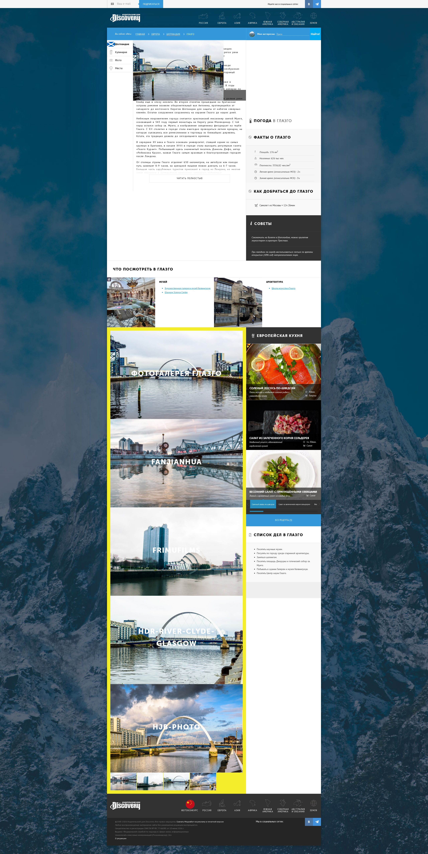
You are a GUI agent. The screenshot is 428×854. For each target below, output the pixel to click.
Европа (155, 34)
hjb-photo (176, 727)
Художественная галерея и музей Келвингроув (187, 288)
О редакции (120, 838)
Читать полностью (190, 178)
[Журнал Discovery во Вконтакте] (309, 822)
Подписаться (151, 4)
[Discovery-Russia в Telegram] (317, 4)
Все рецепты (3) (283, 520)
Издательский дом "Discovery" (125, 18)
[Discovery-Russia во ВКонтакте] (309, 4)
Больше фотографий (231, 741)
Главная (140, 34)
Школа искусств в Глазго (283, 288)
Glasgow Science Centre (176, 292)
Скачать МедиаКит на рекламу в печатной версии (200, 821)
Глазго (190, 34)
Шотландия (173, 34)
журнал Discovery (125, 806)
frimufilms (176, 550)
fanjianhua (176, 462)
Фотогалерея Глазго (176, 373)
